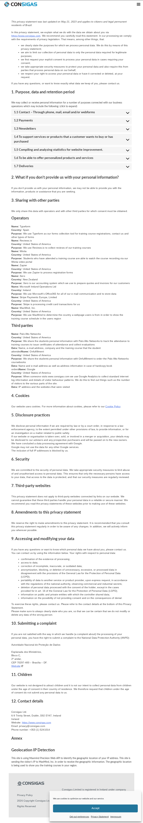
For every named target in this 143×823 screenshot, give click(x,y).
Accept (95, 808)
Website (15, 666)
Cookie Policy (112, 406)
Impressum (115, 816)
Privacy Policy (25, 795)
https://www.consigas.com (25, 35)
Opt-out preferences (79, 816)
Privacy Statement (100, 816)
